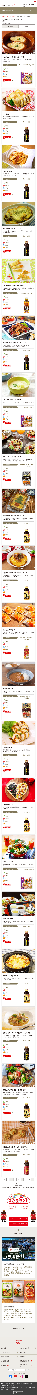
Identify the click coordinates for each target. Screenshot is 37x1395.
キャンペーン (23, 1352)
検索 (27, 1370)
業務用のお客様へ (25, 1361)
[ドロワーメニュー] (35, 2)
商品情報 (3, 1348)
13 (29, 1179)
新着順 (26, 26)
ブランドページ (5, 1352)
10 (18, 1179)
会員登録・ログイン (18, 1224)
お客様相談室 (5, 1361)
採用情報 (3, 1365)
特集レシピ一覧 (18, 1328)
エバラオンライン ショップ (25, 1365)
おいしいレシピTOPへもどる (28, 5)
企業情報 (22, 1357)
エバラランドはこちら (18, 1219)
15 (16, 1184)
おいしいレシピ (24, 1348)
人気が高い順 (10, 26)
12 (25, 1179)
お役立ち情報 (5, 1357)
